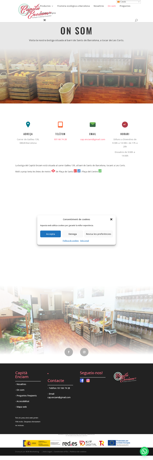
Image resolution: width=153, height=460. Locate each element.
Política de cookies (71, 240)
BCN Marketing (32, 451)
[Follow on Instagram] (84, 352)
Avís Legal (84, 240)
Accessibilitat (23, 401)
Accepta (50, 233)
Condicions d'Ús (61, 451)
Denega (73, 233)
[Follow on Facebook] (69, 352)
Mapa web (22, 406)
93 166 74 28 (63, 388)
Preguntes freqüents (27, 395)
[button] (111, 219)
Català (123, 2)
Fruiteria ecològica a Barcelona (73, 6)
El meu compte (48, 13)
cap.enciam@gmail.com (92, 139)
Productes (45, 6)
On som (112, 6)
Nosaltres (99, 6)
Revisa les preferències (98, 233)
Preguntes (125, 6)
